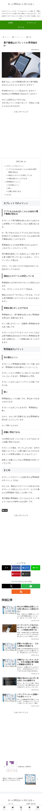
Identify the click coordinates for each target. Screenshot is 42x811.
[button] (25, 573)
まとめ (8, 195)
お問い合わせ (31, 804)
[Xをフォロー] (11, 586)
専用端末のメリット (13, 182)
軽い (10, 188)
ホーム (11, 804)
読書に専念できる (14, 191)
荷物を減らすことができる (17, 178)
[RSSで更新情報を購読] (21, 591)
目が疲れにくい (13, 185)
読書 (5, 510)
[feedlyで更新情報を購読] (30, 586)
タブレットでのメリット (15, 166)
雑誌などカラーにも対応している (20, 175)
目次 (18, 161)
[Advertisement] (21, 134)
